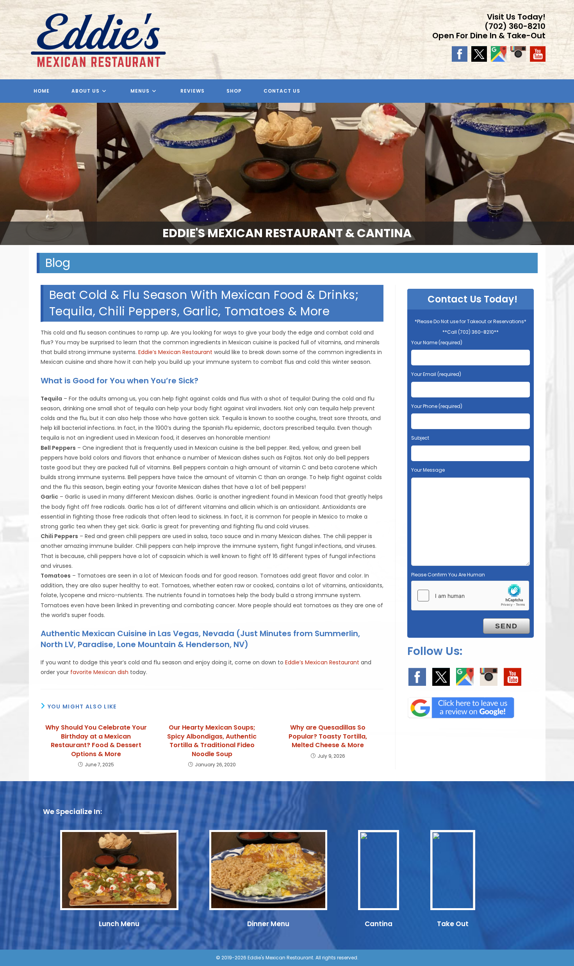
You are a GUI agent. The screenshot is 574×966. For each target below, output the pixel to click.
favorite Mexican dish (99, 672)
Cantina (378, 923)
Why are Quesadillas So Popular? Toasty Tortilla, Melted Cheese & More (328, 736)
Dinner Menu (268, 923)
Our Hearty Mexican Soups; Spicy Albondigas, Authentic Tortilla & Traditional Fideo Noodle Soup (212, 740)
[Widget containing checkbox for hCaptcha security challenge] (470, 595)
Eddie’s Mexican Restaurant (175, 352)
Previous (10, 172)
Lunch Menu (119, 923)
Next (564, 172)
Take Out (453, 923)
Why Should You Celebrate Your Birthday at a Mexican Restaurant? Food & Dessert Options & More (96, 740)
